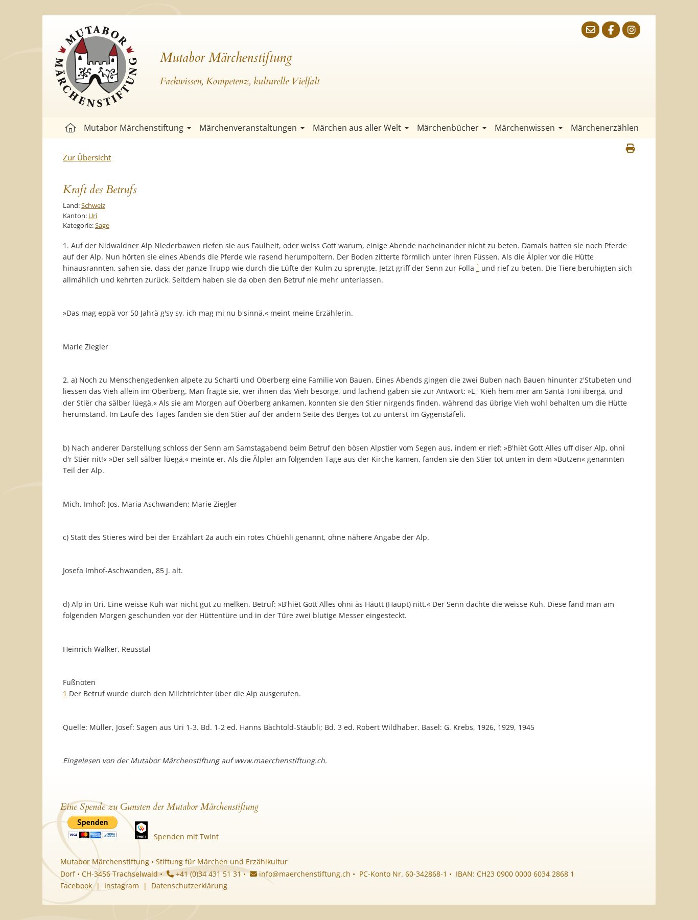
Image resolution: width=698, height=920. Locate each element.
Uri (92, 215)
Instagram (121, 885)
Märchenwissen (525, 127)
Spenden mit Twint (186, 836)
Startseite (70, 127)
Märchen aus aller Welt (357, 127)
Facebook (76, 885)
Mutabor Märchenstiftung (133, 127)
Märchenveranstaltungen (248, 127)
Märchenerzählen (605, 127)
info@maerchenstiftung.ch (304, 874)
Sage (102, 225)
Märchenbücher (448, 127)
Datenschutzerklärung (189, 885)
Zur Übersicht (87, 157)
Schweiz (93, 205)
